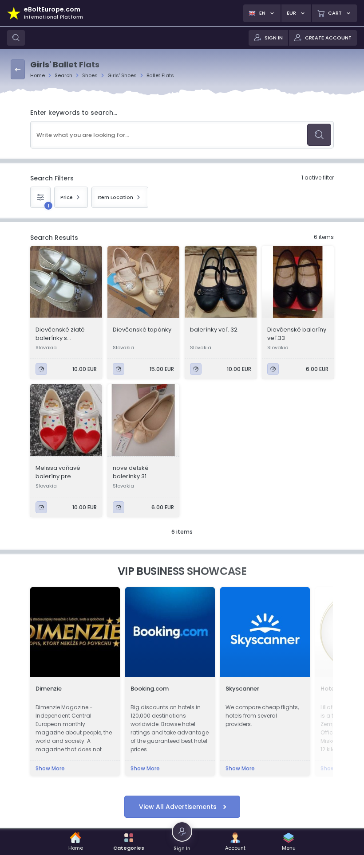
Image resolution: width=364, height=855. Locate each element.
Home (37, 75)
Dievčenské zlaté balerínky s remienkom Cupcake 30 (60, 333)
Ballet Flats (160, 75)
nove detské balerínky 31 (131, 472)
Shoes (90, 75)
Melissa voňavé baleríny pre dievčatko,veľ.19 (59, 472)
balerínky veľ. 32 (213, 329)
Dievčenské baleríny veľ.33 (296, 333)
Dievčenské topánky (142, 329)
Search (63, 75)
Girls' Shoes (122, 75)
